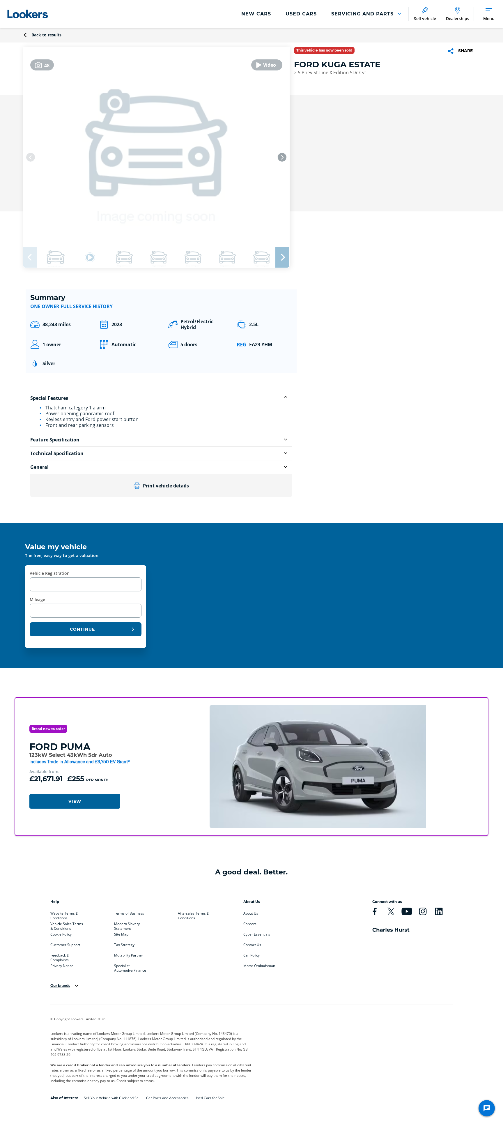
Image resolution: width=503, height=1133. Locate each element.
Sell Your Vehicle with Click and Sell (112, 1097)
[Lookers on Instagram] (422, 911)
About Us (250, 913)
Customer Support (65, 945)
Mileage (37, 599)
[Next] (282, 157)
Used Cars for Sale (209, 1097)
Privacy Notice (61, 966)
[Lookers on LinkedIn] (438, 911)
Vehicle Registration (50, 573)
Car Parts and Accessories (167, 1097)
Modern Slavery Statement (127, 925)
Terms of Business (129, 913)
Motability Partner (128, 955)
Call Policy (251, 955)
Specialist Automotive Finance (130, 967)
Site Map (121, 934)
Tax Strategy (124, 945)
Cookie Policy (61, 934)
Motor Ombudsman (259, 966)
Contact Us (252, 945)
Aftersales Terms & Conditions (193, 914)
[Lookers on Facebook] (374, 911)
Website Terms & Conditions (64, 914)
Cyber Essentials (256, 934)
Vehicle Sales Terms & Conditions (66, 925)
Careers (249, 924)
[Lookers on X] (390, 911)
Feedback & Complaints (59, 956)
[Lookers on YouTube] (406, 911)
